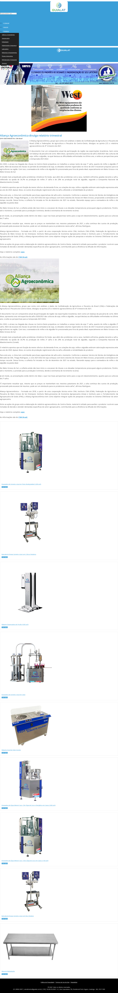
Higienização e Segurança (9, 45)
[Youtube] (64, 984)
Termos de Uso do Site (62, 982)
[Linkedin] (68, 984)
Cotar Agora (5, 487)
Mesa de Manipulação (8, 971)
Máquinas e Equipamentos (9, 52)
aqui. (23, 252)
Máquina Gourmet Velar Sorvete (11, 750)
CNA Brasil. (23, 257)
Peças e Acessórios (7, 56)
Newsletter (74, 982)
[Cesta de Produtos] (0, 17)
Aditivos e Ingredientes (8, 35)
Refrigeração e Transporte (9, 60)
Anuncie (5, 27)
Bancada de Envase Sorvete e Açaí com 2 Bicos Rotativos (19, 554)
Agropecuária (5, 38)
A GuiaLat (6, 23)
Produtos (6, 31)
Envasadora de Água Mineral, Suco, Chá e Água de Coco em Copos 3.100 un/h (25, 860)
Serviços (4, 63)
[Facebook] (51, 984)
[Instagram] (60, 984)
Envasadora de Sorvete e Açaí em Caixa (13, 695)
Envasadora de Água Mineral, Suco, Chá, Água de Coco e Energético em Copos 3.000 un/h (28, 805)
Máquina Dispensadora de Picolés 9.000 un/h (15, 624)
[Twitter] (55, 984)
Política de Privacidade (47, 982)
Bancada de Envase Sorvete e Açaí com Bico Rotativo (18, 916)
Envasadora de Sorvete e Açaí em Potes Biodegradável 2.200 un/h (21, 484)
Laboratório (5, 49)
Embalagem (5, 42)
